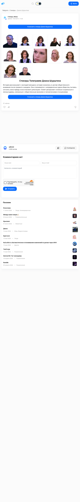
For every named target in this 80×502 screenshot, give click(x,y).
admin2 (11, 147)
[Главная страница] (2, 3)
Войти (75, 3)
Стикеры (13, 10)
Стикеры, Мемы (13, 16)
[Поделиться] (9, 107)
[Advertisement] (40, 127)
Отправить (11, 189)
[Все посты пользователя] (58, 148)
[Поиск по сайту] (33, 3)
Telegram (5, 10)
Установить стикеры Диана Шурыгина (40, 26)
